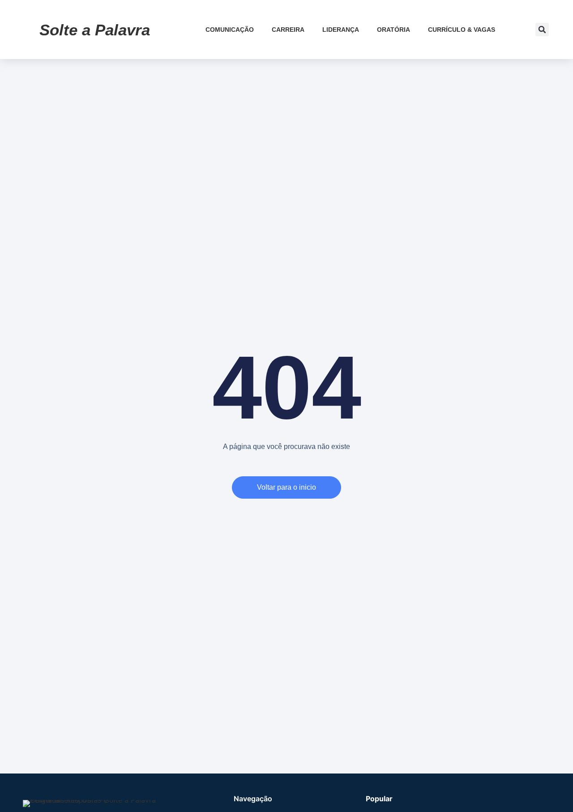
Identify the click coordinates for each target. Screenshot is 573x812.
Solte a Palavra (94, 29)
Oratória (393, 29)
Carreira (288, 29)
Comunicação (229, 29)
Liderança (340, 29)
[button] (542, 29)
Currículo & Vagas (461, 29)
